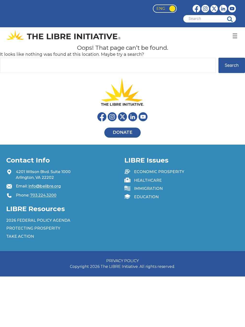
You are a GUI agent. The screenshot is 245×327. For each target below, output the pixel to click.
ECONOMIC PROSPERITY (159, 171)
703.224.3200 (43, 195)
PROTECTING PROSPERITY (33, 228)
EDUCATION (146, 197)
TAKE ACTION (20, 236)
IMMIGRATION (148, 188)
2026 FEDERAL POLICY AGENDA (38, 220)
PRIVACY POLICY (122, 261)
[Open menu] (235, 36)
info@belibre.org (44, 186)
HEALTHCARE (148, 180)
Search (233, 19)
